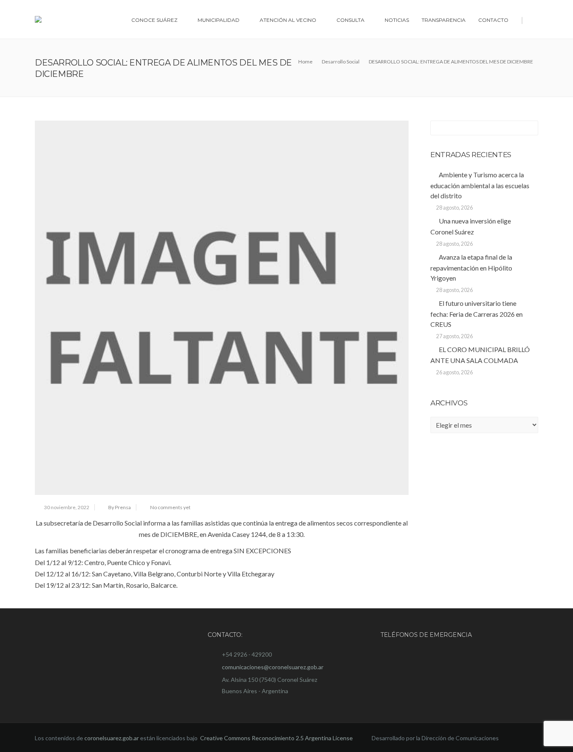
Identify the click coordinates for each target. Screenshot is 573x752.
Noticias (397, 20)
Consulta (350, 20)
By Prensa (119, 507)
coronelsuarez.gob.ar (111, 737)
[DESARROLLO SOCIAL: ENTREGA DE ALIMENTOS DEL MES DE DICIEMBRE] (222, 308)
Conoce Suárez (154, 20)
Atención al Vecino (288, 20)
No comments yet (170, 507)
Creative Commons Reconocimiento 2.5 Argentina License (277, 737)
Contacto (493, 20)
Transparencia (444, 20)
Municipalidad (219, 20)
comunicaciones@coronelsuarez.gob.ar (272, 666)
